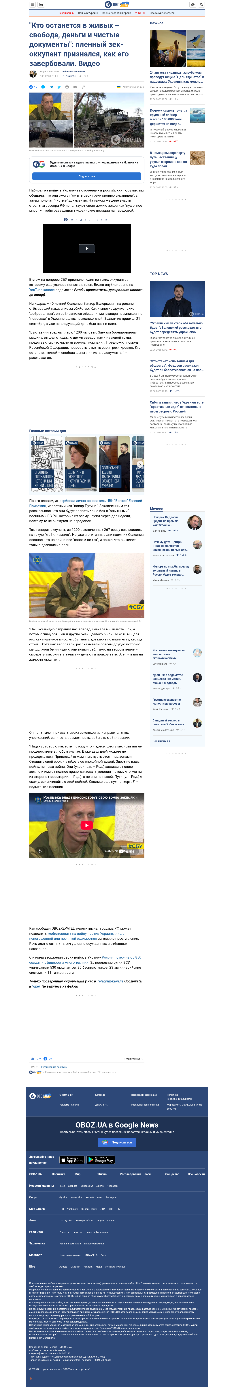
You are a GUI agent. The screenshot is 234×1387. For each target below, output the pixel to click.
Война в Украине (88, 13)
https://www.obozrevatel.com (150, 1283)
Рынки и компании (70, 1243)
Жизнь (102, 1174)
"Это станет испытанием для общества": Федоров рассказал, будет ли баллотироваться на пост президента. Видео (176, 365)
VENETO (140, 13)
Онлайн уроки (89, 1209)
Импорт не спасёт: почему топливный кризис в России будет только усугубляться (171, 570)
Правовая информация (144, 1094)
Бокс (99, 1197)
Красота (88, 1266)
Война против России (74, 71)
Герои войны (66, 13)
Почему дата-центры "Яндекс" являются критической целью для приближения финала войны (169, 546)
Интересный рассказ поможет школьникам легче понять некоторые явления (168, 133)
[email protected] (71, 1360)
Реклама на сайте (69, 1104)
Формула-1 (112, 1197)
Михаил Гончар (161, 580)
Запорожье (87, 1186)
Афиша (63, 1266)
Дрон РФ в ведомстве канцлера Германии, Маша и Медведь (168, 679)
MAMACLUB (91, 1255)
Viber (36, 986)
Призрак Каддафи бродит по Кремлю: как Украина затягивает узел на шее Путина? (166, 521)
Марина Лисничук (49, 71)
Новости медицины (70, 1255)
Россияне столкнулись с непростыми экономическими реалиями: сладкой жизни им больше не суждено (171, 654)
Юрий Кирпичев (161, 709)
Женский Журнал (115, 1266)
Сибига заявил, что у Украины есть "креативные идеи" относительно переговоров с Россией (177, 406)
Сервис (111, 1220)
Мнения (156, 508)
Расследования (130, 1174)
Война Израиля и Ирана (116, 13)
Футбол (63, 1197)
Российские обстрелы (162, 13)
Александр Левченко (163, 730)
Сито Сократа (160, 664)
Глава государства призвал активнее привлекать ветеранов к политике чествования (172, 341)
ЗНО (111, 1209)
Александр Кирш (161, 688)
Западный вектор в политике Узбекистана (168, 722)
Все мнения (160, 741)
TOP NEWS (159, 274)
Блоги (147, 1174)
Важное (156, 23)
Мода (99, 1266)
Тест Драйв (65, 1220)
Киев (62, 1186)
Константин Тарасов (163, 555)
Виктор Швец (159, 531)
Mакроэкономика (94, 1243)
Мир (77, 1174)
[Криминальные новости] (35, 1073)
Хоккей (90, 1197)
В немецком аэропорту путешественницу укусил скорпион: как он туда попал (168, 159)
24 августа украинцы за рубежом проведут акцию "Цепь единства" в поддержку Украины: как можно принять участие (177, 77)
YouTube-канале (42, 290)
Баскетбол (76, 1197)
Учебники (72, 1209)
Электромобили (84, 1220)
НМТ (119, 1209)
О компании (66, 1094)
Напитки (77, 1232)
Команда (100, 1094)
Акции (100, 1220)
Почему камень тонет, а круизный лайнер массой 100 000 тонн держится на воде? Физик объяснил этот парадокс (168, 117)
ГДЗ (61, 1209)
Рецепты (64, 1232)
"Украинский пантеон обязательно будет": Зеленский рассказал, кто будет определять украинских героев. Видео (176, 327)
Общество (172, 1174)
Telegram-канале (110, 981)
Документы (101, 1104)
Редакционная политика (54, 1067)
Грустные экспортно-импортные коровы (167, 702)
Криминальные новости (57, 1072)
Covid (103, 1255)
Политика (58, 1174)
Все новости (196, 1174)
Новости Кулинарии (97, 1232)
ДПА (102, 1209)
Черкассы (112, 1186)
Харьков (72, 1186)
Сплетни (75, 1266)
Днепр (100, 1186)
